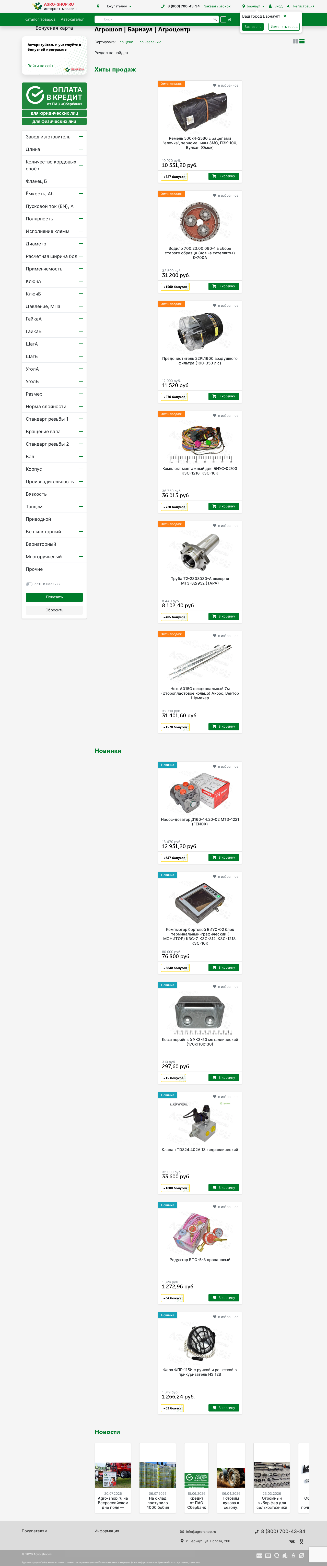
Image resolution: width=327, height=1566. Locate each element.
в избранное (228, 85)
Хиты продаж (115, 69)
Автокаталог (72, 19)
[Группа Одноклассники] (301, 1541)
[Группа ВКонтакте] (292, 1541)
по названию (150, 42)
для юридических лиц (54, 113)
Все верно (253, 27)
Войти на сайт (40, 65)
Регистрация (303, 6)
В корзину (226, 176)
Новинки (108, 750)
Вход (278, 6)
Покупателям (116, 6)
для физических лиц (54, 121)
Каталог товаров (40, 19)
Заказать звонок (217, 6)
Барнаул (253, 6)
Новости (107, 1431)
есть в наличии (47, 584)
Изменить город (284, 27)
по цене (126, 42)
